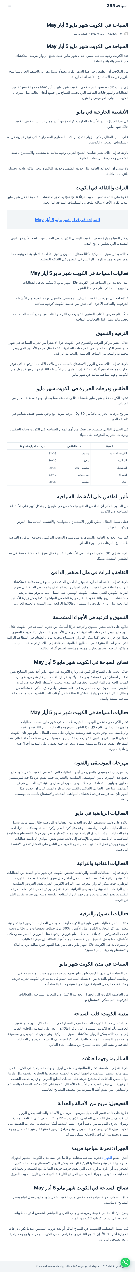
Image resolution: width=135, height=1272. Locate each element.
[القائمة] (9, 5)
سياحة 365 (117, 5)
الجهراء (106, 1158)
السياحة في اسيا (80, 34)
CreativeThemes (45, 1266)
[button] (125, 1262)
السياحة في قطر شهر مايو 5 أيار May (67, 219)
